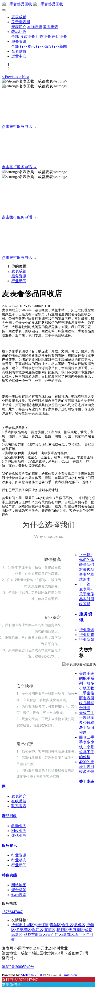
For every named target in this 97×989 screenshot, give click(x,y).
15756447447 (12, 912)
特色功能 (9, 875)
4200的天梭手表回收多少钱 (86, 767)
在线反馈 (18, 801)
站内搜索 (18, 895)
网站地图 (18, 885)
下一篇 (86, 594)
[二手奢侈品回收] (48, 4)
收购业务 (18, 826)
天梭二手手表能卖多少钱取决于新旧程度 (86, 722)
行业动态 (86, 635)
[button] (10, 77)
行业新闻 (18, 281)
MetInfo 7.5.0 (31, 975)
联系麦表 (18, 806)
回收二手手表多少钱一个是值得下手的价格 (86, 747)
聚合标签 (18, 890)
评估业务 (18, 836)
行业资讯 (86, 630)
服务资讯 (18, 276)
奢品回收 (9, 816)
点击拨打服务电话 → (19, 127)
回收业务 (18, 831)
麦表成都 (18, 17)
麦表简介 (18, 796)
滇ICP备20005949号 (18, 967)
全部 (15, 37)
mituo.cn (70, 975)
